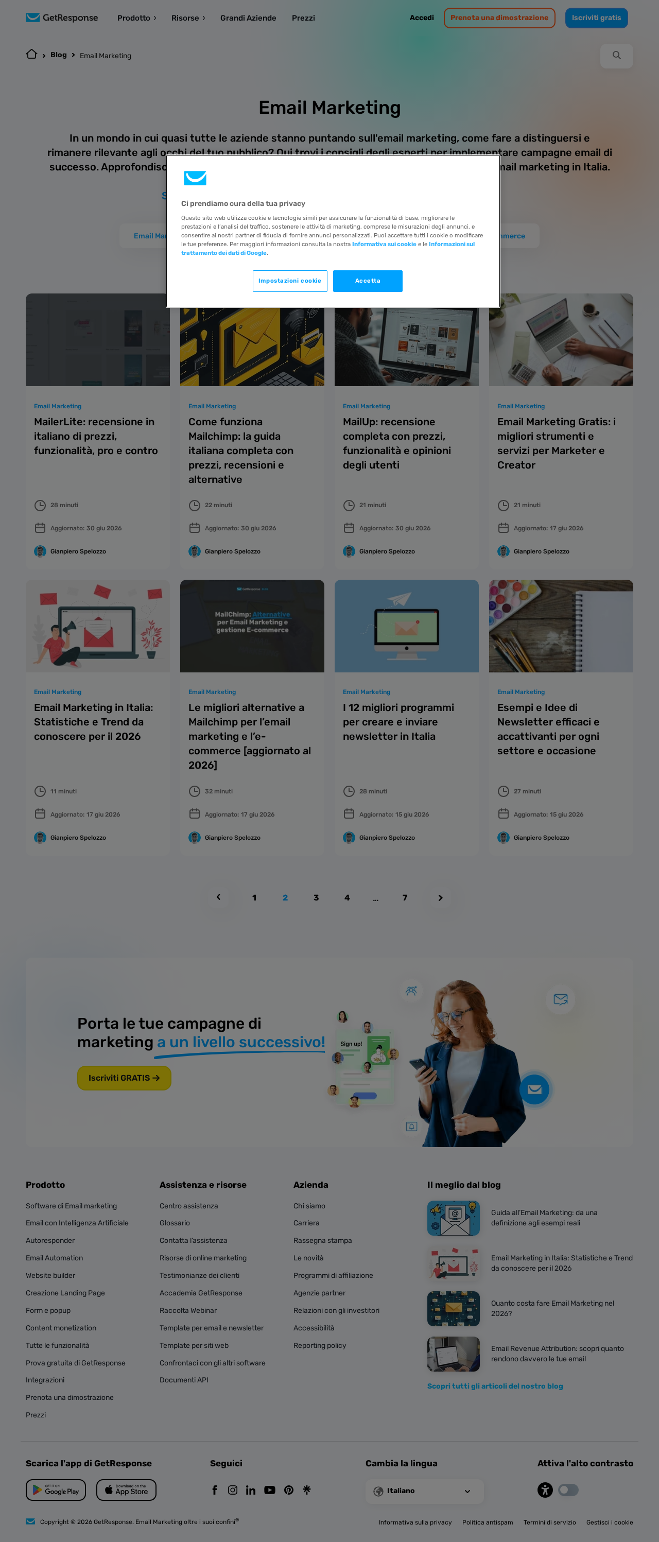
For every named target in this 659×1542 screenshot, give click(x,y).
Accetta (368, 280)
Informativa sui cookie (384, 244)
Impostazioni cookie (290, 280)
